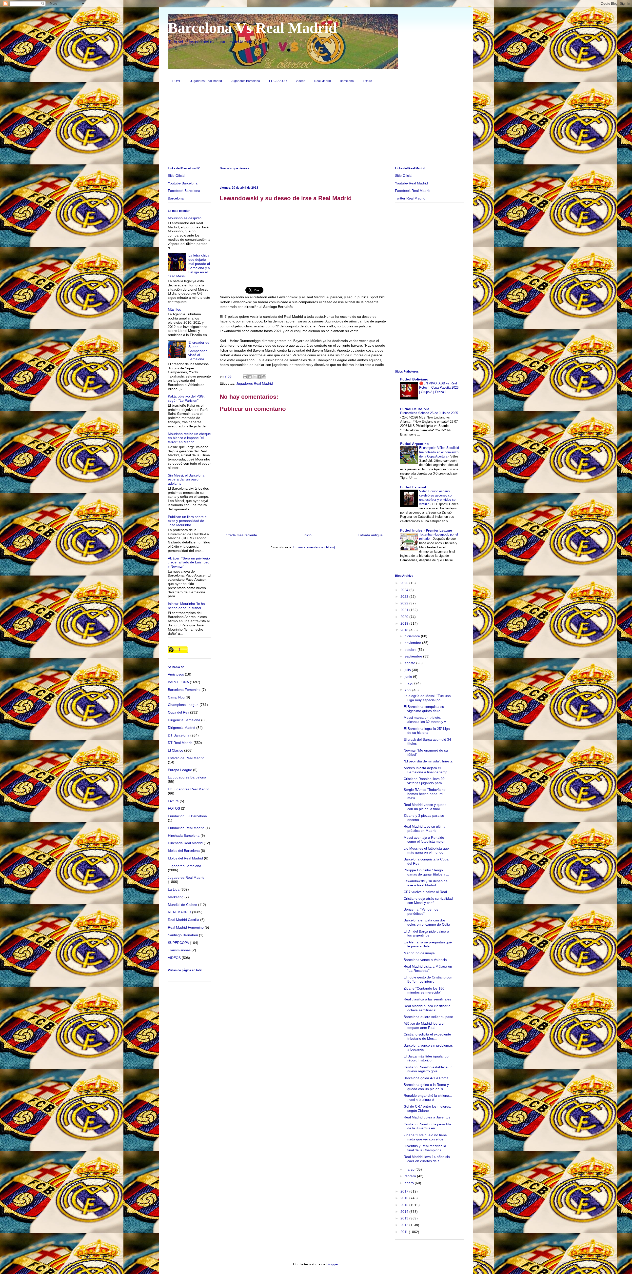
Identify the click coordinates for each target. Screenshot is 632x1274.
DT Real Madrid (180, 743)
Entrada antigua (370, 535)
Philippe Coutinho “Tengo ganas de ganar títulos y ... (426, 872)
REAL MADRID (179, 912)
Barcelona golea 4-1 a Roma (426, 1078)
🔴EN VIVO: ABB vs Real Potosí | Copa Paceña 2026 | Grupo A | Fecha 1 (438, 387)
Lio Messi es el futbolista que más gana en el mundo (426, 850)
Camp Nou (176, 697)
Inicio (307, 535)
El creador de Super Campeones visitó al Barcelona (198, 350)
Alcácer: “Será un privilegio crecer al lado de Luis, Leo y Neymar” (189, 562)
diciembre (413, 636)
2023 (404, 596)
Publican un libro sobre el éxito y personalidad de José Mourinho (187, 521)
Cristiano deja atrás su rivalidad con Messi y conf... (428, 900)
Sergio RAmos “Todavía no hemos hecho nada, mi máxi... (425, 794)
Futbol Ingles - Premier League (426, 530)
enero (410, 1183)
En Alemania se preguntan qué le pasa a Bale (428, 944)
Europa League (180, 770)
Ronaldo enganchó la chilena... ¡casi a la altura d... (428, 1098)
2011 (404, 1232)
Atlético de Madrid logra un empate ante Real (425, 1025)
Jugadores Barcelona (245, 81)
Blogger (332, 1264)
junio (409, 676)
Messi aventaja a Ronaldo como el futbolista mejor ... (426, 840)
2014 (404, 1212)
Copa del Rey (178, 712)
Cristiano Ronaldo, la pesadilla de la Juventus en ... (427, 1126)
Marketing (175, 897)
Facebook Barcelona (184, 191)
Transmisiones (179, 950)
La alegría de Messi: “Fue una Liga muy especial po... (427, 698)
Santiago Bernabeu (183, 935)
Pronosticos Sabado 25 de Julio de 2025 (429, 413)
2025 (404, 583)
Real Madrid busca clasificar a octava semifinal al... (427, 1008)
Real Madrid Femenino (186, 927)
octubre (411, 650)
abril (408, 690)
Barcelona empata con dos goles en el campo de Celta (427, 922)
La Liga (173, 889)
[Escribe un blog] (249, 376)
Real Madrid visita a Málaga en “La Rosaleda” (428, 968)
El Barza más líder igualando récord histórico (426, 1058)
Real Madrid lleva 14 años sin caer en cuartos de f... (427, 1159)
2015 (404, 1205)
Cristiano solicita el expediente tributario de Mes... (427, 1036)
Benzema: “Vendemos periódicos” (421, 911)
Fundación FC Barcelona (187, 816)
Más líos (174, 309)
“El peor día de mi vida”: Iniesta (428, 761)
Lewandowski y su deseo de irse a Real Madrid (426, 883)
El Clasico (175, 750)
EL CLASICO (278, 81)
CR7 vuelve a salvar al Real (425, 892)
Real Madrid (322, 81)
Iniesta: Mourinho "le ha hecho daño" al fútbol (186, 606)
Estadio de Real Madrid (186, 758)
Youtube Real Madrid (411, 183)
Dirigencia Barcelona (184, 720)
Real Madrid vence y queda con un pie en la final (425, 807)
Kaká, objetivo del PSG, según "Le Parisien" (186, 398)
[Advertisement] (316, 126)
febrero (411, 1176)
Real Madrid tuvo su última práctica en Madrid (424, 828)
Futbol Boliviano (414, 379)
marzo (410, 1169)
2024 (404, 590)
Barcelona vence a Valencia (425, 960)
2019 (404, 623)
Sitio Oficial (176, 176)
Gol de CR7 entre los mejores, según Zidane (427, 1108)
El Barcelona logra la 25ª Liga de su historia (427, 731)
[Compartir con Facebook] (259, 376)
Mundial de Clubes (182, 905)
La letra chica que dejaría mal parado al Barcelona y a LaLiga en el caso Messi (189, 265)
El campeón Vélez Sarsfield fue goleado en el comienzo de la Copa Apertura (439, 452)
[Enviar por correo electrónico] (245, 376)
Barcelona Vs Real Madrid (252, 28)
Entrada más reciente (240, 535)
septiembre (414, 656)
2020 (404, 617)
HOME (176, 81)
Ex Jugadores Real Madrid (188, 789)
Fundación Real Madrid (186, 828)
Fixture (367, 81)
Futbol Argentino (414, 444)
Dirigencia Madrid (181, 728)
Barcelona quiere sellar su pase (428, 1017)
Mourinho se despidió (184, 218)
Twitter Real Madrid (410, 198)
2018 (404, 630)
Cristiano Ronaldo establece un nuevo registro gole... (428, 1069)
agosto (410, 663)
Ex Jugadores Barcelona (187, 777)
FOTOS (174, 808)
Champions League (183, 705)
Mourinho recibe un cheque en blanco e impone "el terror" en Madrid (189, 438)
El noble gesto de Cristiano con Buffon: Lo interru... (428, 979)
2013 (404, 1218)
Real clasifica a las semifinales (427, 999)
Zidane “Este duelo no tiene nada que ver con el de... (425, 1137)
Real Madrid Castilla (183, 920)
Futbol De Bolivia (414, 409)
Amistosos (176, 674)
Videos (300, 81)
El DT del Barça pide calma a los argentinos (426, 933)
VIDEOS (174, 958)
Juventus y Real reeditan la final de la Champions (425, 1148)
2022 (404, 603)
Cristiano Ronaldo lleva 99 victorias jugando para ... (425, 781)
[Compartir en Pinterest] (263, 376)
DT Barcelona (178, 735)
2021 (404, 610)
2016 (404, 1198)
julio (408, 670)
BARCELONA (178, 682)
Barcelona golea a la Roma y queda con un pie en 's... (426, 1087)
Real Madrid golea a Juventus (427, 1117)
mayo (409, 683)
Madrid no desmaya (419, 953)
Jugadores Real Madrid (206, 81)
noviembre (413, 643)
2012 (404, 1225)
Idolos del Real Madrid (185, 858)
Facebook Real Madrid (413, 191)
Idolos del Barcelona (184, 851)
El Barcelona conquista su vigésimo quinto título (424, 709)
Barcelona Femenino (184, 690)
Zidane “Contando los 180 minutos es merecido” (424, 990)
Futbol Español (413, 487)
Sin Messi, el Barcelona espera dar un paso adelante (186, 479)
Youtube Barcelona (183, 183)
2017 (404, 1191)
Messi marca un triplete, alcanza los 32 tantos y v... (426, 720)
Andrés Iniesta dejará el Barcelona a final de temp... (427, 770)
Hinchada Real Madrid (185, 843)
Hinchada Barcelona (183, 835)
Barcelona (347, 81)
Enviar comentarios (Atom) (314, 547)
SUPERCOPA (178, 943)
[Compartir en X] (254, 376)
